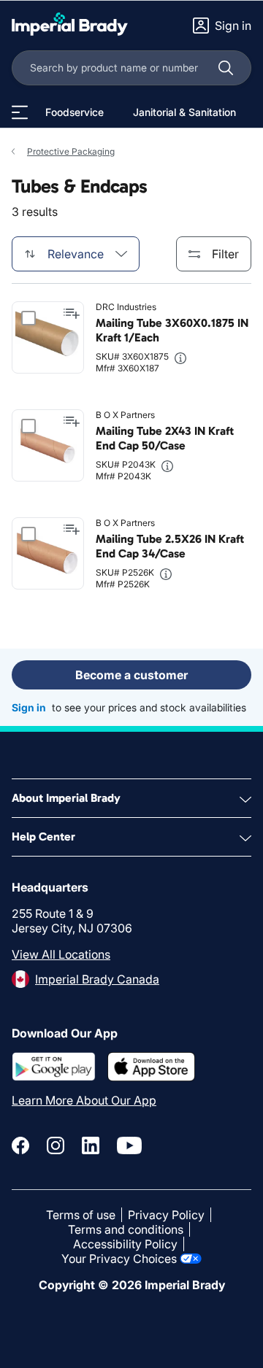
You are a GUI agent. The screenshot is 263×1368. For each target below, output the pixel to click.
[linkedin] (90, 1145)
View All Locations (61, 954)
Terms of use (80, 1214)
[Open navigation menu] (20, 112)
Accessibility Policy (125, 1244)
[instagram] (55, 1145)
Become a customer (131, 675)
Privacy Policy (166, 1214)
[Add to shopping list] (71, 313)
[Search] (225, 68)
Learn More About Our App (84, 1100)
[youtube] (129, 1145)
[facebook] (20, 1145)
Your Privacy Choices (119, 1258)
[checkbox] (28, 318)
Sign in (29, 707)
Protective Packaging (71, 151)
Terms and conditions (125, 1229)
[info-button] (180, 358)
